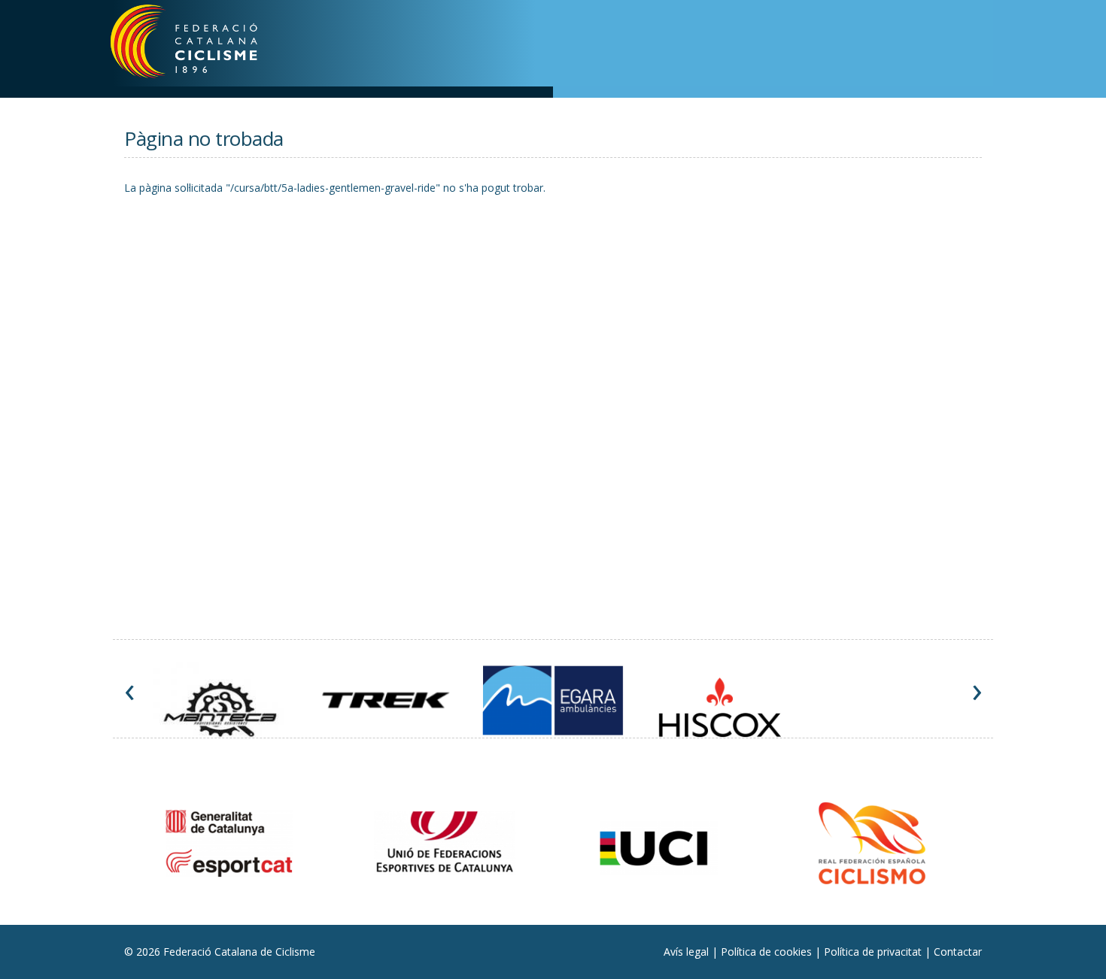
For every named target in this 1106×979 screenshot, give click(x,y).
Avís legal (688, 951)
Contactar (958, 951)
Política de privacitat (874, 951)
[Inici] (203, 45)
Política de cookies (768, 951)
